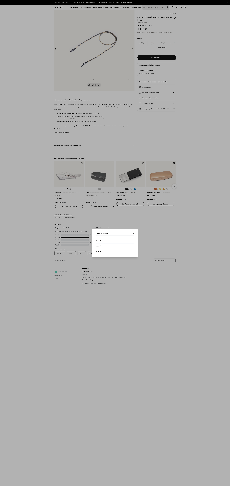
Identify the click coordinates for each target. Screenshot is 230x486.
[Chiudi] (133, 233)
